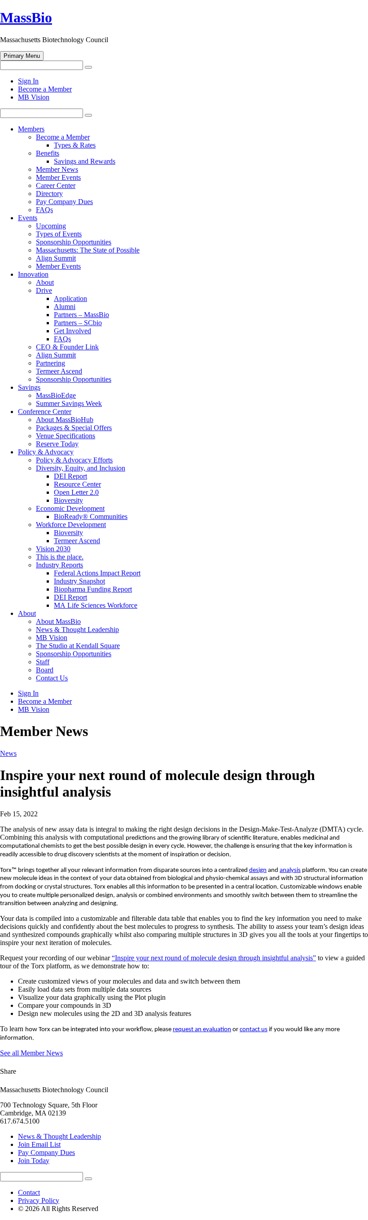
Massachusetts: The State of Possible (88, 250)
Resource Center (77, 484)
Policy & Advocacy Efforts (74, 460)
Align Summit (56, 258)
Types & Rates (75, 145)
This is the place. (59, 557)
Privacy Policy (38, 1200)
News (8, 753)
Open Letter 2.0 (76, 492)
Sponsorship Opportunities (73, 242)
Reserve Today (57, 444)
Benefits (47, 153)
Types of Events (59, 234)
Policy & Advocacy (46, 452)
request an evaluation (202, 1029)
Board (44, 670)
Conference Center (44, 411)
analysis (290, 870)
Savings (29, 387)
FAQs (44, 210)
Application (70, 298)
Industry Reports (59, 565)
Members (31, 129)
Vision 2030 (53, 549)
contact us (253, 1029)
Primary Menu (22, 55)
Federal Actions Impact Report (97, 573)
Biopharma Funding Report (93, 589)
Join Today (33, 1160)
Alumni (64, 306)
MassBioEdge (56, 395)
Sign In (28, 81)
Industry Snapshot (79, 581)
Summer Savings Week (69, 403)
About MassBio (58, 621)
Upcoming (51, 226)
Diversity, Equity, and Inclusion (80, 468)
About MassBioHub (64, 419)
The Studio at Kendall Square (78, 645)
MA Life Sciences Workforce (95, 605)
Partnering (50, 363)
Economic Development (70, 508)
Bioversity (68, 500)
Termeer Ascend (59, 371)
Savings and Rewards (84, 161)
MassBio (26, 17)
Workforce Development (71, 524)
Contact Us (52, 678)
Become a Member (45, 89)
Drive (44, 290)
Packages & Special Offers (74, 427)
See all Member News (31, 1053)
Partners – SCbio (78, 323)
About (45, 282)
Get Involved (72, 331)
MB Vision (33, 97)
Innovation (33, 274)
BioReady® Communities (90, 516)
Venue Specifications (65, 436)
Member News (57, 169)
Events (27, 218)
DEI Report (70, 476)
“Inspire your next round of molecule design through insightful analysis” (214, 958)
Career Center (55, 185)
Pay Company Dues (64, 201)
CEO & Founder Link (67, 347)
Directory (49, 193)
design (258, 870)
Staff (42, 662)
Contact (29, 1192)
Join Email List (39, 1144)
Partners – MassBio (81, 314)
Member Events (58, 177)
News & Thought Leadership (77, 629)
